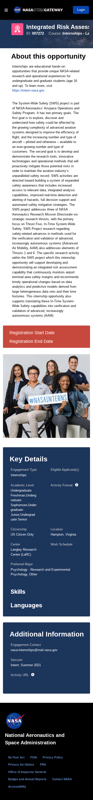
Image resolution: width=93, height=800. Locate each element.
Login (81, 10)
